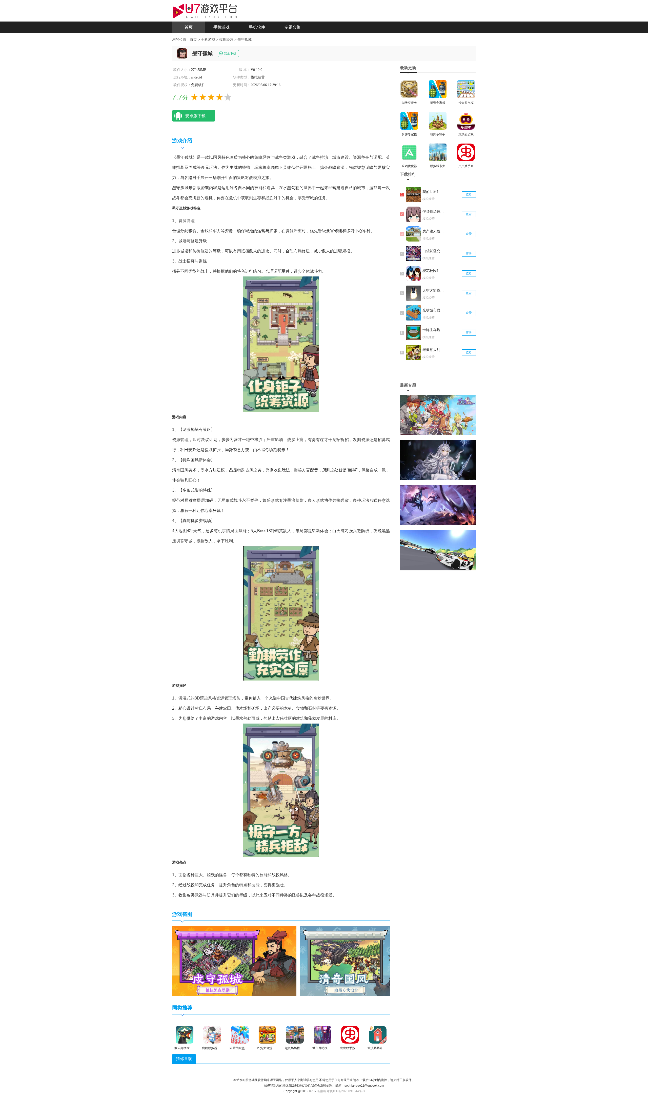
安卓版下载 (195, 116)
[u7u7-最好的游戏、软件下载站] (205, 10)
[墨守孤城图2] (362, 961)
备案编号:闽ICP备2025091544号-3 (341, 1091)
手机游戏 (221, 27)
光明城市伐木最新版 (433, 310)
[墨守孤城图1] (234, 961)
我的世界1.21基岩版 (433, 192)
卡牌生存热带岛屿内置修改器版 (433, 330)
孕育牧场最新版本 (433, 211)
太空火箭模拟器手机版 (433, 290)
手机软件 (257, 27)
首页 (189, 27)
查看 (469, 194)
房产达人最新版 (433, 231)
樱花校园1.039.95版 (433, 271)
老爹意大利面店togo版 (433, 350)
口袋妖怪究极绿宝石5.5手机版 (433, 251)
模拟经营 (226, 39)
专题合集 (292, 27)
